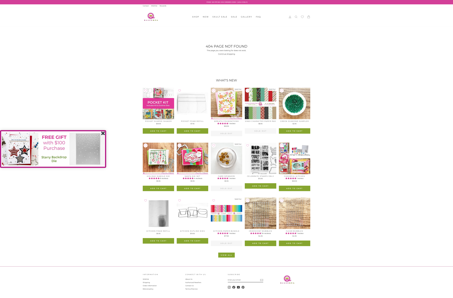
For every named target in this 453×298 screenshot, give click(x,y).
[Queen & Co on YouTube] (238, 287)
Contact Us (189, 286)
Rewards (163, 6)
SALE (234, 17)
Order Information (150, 286)
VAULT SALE (219, 17)
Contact (146, 6)
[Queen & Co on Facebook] (233, 287)
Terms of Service (191, 289)
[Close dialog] (103, 133)
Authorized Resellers (193, 282)
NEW (206, 17)
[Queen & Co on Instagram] (229, 287)
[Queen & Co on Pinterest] (243, 287)
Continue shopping (226, 54)
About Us (188, 279)
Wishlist (154, 6)
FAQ (258, 17)
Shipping (146, 282)
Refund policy (148, 289)
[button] (223, 123)
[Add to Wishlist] (145, 90)
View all (226, 255)
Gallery (246, 17)
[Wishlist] (302, 17)
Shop (195, 17)
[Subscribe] (261, 280)
